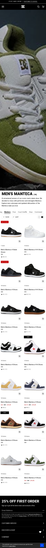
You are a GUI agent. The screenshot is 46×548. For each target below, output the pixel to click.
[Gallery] (11, 232)
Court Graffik (22, 212)
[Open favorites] (40, 532)
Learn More (12, 546)
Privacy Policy (23, 516)
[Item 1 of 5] (11, 232)
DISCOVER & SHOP (8, 530)
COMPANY (5, 537)
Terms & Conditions (34, 514)
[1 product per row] (39, 217)
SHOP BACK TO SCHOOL (30, 1)
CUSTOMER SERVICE (9, 523)
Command (38, 212)
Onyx (31, 212)
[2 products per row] (42, 217)
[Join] (41, 510)
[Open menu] (3, 6)
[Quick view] (19, 241)
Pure (14, 212)
